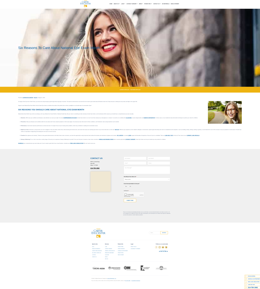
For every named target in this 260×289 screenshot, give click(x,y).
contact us (94, 256)
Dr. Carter (120, 135)
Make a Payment (175, 3)
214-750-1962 (94, 168)
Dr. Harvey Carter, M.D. (96, 252)
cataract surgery (130, 139)
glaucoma (129, 117)
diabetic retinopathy (149, 117)
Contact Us (156, 3)
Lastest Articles (124, 89)
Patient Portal (121, 252)
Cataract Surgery (131, 3)
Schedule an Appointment (123, 250)
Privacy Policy (133, 246)
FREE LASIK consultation (76, 143)
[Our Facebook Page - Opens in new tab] (156, 247)
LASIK (122, 3)
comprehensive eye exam (70, 117)
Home (110, 3)
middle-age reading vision (106, 139)
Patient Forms (120, 246)
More (140, 3)
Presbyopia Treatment (109, 252)
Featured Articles (135, 89)
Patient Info (147, 3)
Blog (35, 97)
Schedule (20, 143)
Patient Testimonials (96, 248)
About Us (116, 3)
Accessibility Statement (135, 248)
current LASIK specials (193, 135)
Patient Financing (121, 248)
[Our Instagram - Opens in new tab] (159, 247)
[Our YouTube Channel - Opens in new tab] (163, 247)
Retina (106, 256)
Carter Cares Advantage (97, 250)
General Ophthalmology (110, 250)
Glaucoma (107, 254)
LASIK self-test (169, 135)
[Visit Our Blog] (166, 247)
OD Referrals (165, 3)
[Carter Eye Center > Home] (85, 3)
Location (94, 254)
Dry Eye (117, 129)
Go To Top (163, 251)
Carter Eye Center (28, 97)
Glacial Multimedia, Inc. (111, 278)
